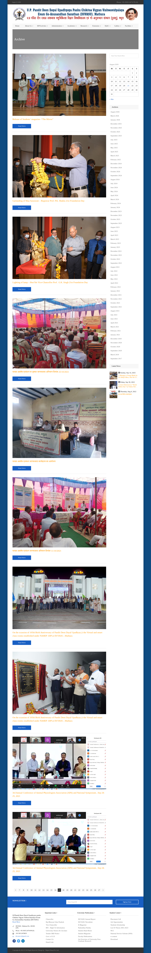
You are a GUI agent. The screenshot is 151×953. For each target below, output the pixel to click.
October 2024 (115, 171)
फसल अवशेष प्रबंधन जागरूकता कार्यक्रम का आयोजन (33, 461)
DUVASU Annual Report (86, 919)
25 (91, 890)
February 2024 (116, 203)
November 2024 (116, 167)
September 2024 (116, 175)
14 (47, 890)
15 (51, 890)
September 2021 (116, 307)
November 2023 (116, 215)
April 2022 (114, 283)
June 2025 (114, 144)
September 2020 (116, 351)
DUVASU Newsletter (85, 922)
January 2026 (115, 120)
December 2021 (116, 295)
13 (43, 890)
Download (114, 939)
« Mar (112, 99)
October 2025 (115, 132)
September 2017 (116, 358)
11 (35, 890)
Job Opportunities (117, 922)
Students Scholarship (118, 925)
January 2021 (115, 335)
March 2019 (115, 355)
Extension (95, 26)
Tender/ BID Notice (52, 933)
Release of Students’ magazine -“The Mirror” (32, 119)
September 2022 (116, 263)
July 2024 (114, 183)
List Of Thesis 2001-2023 (119, 928)
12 (39, 890)
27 (99, 890)
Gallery (116, 26)
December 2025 (116, 124)
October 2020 (115, 347)
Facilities (128, 26)
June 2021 (114, 319)
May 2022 (114, 279)
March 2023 (115, 239)
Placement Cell (116, 919)
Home (17, 26)
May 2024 (114, 191)
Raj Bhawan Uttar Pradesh (55, 922)
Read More (16, 922)
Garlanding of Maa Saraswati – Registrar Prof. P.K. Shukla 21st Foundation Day (48, 201)
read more (22, 126)
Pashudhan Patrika (84, 928)
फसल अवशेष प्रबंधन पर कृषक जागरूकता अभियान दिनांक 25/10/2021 (40, 372)
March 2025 (115, 156)
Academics (71, 26)
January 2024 (115, 207)
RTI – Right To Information (55, 928)
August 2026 (115, 112)
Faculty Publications (85, 936)
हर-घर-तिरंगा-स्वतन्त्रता (125, 394)
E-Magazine (82, 925)
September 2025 (116, 136)
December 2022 (116, 251)
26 (95, 890)
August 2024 (115, 179)
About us (28, 26)
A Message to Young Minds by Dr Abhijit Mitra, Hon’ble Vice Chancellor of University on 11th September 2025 (128, 376)
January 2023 (115, 247)
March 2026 (115, 116)
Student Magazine (84, 933)
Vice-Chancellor (51, 925)
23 (83, 890)
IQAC (107, 26)
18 (63, 890)
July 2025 (114, 140)
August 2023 (115, 227)
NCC (112, 931)
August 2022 (115, 267)
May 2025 (114, 148)
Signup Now (127, 902)
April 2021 (114, 323)
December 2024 (116, 163)
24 (87, 890)
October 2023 (115, 219)
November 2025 (116, 128)
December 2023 (116, 211)
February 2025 (116, 160)
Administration (57, 26)
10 (31, 890)
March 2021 (115, 327)
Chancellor (49, 919)
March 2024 (115, 199)
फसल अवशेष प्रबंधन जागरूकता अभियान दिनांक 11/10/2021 (36, 551)
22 (79, 890)
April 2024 (114, 195)
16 (55, 890)
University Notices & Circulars (56, 931)
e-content (114, 936)
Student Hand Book (85, 931)
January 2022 (115, 291)
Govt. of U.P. (50, 936)
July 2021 (114, 315)
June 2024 (114, 187)
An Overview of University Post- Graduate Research (89, 940)
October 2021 (115, 303)
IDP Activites (41, 26)
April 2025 (114, 152)
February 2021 (116, 331)
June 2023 (114, 231)
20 (71, 890)
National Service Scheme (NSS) (121, 933)
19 (67, 890)
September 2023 (116, 223)
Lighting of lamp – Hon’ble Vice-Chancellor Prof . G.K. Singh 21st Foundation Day (50, 282)
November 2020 (116, 343)
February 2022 (116, 287)
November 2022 (116, 255)
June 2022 (114, 275)
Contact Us (50, 939)
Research (84, 26)
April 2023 (114, 235)
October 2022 (115, 259)
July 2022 (114, 271)
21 (75, 890)
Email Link (50, 942)
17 (59, 890)
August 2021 (115, 311)
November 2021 (116, 299)
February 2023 (116, 243)
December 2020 (116, 339)
